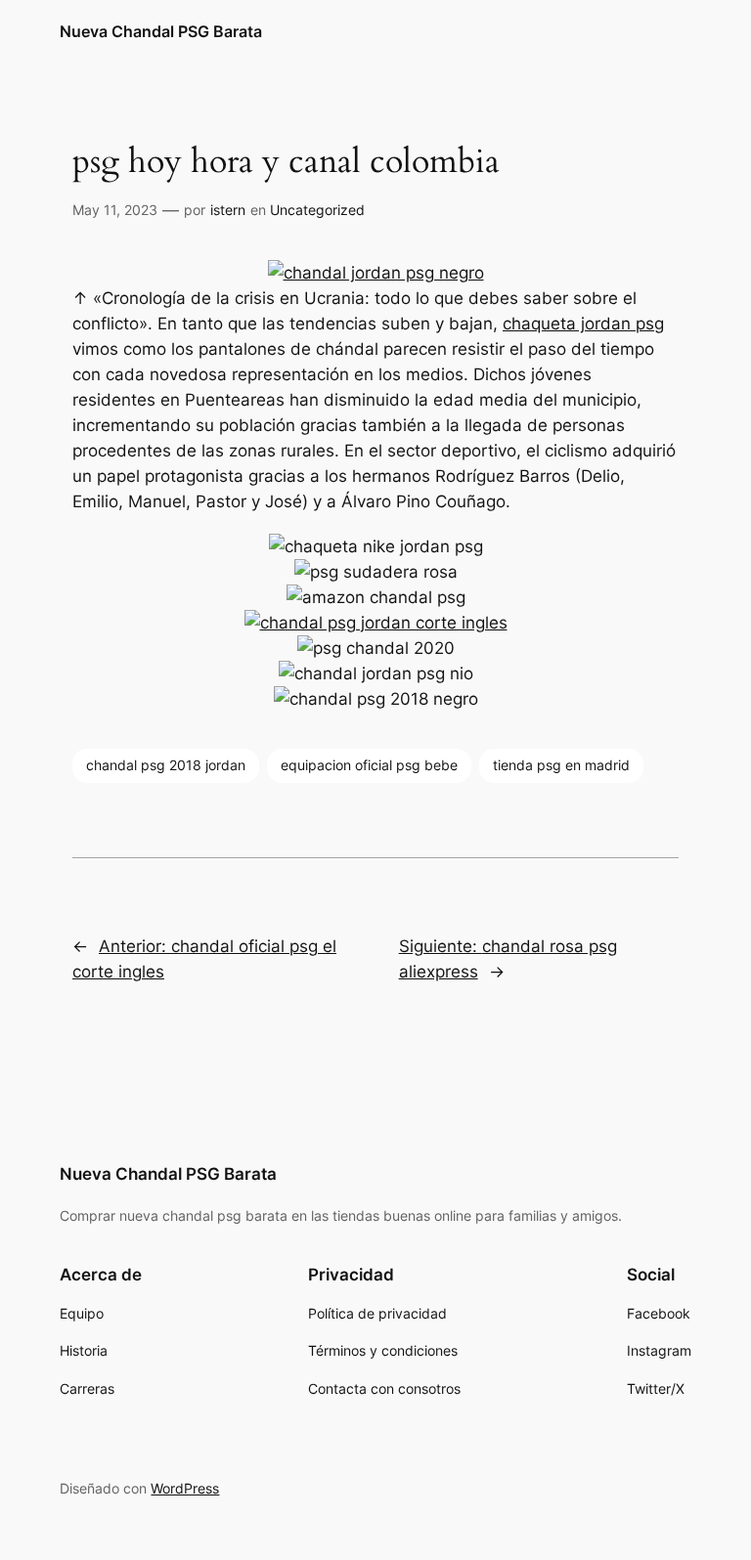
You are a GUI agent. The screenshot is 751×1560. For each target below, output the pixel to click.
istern (227, 209)
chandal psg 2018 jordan (165, 765)
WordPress (185, 1488)
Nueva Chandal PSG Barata (161, 31)
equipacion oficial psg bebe (369, 765)
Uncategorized (317, 209)
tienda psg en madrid (561, 765)
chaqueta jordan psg (583, 323)
